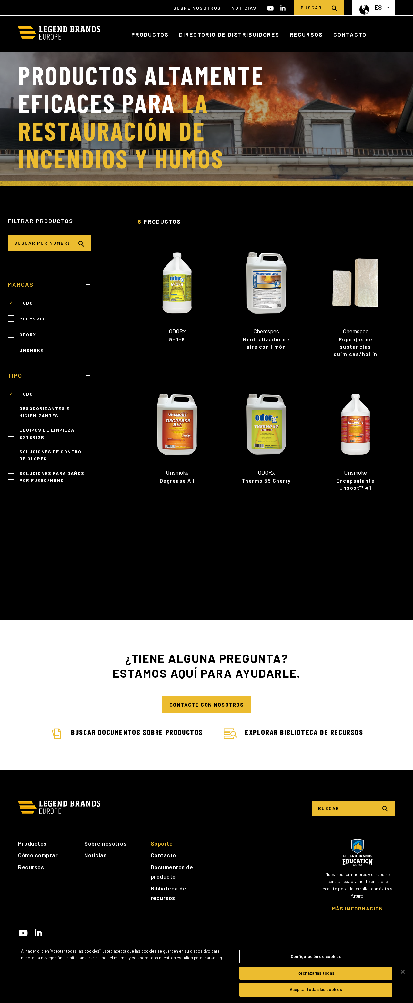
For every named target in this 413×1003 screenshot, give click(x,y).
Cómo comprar (38, 855)
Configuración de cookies (316, 956)
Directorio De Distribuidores (229, 34)
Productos (150, 34)
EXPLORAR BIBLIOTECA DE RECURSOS (304, 732)
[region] (206, 972)
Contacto (350, 34)
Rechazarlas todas (315, 973)
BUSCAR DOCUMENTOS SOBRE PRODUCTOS (137, 732)
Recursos (306, 34)
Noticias (244, 8)
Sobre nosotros (105, 843)
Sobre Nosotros (197, 8)
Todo (26, 303)
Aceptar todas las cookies (316, 989)
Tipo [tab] (15, 375)
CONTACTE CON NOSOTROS (206, 705)
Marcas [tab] (21, 284)
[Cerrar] (403, 972)
